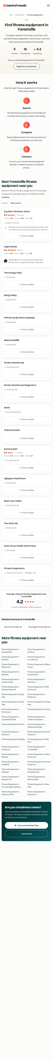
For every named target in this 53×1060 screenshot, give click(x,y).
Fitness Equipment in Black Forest (39, 665)
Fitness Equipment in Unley (39, 709)
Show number (28, 236)
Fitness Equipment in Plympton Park (10, 793)
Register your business (26, 66)
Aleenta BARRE (11, 340)
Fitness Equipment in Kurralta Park (36, 673)
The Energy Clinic (13, 272)
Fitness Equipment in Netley (13, 739)
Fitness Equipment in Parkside (10, 770)
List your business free (27, 825)
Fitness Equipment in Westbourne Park (36, 725)
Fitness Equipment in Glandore (36, 680)
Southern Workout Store (17, 211)
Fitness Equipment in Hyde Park (13, 703)
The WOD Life (11, 523)
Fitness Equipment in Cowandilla (36, 748)
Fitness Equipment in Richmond (10, 710)
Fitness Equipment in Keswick (10, 658)
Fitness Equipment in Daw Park (38, 785)
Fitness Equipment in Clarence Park (10, 680)
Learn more (26, 833)
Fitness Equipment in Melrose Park (36, 778)
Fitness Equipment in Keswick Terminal (10, 688)
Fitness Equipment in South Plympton (39, 763)
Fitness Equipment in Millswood (10, 665)
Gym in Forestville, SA (13, 627)
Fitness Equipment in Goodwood (36, 658)
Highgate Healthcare (15, 478)
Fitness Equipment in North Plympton (39, 733)
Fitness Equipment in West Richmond (39, 755)
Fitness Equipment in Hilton (13, 724)
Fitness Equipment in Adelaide (10, 763)
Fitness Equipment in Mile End (38, 740)
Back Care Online (13, 501)
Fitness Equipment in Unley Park (39, 703)
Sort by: (5, 203)
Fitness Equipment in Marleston (36, 695)
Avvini (7, 407)
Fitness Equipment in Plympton (10, 733)
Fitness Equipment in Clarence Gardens (36, 718)
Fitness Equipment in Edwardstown (36, 770)
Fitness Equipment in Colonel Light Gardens (11, 785)
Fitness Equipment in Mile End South (38, 688)
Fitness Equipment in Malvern (10, 755)
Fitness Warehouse (14, 362)
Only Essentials (12, 430)
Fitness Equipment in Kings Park (13, 695)
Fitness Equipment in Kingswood (10, 778)
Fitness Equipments (14, 568)
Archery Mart (11, 449)
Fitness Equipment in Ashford (36, 650)
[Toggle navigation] (48, 5)
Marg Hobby (10, 295)
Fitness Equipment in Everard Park (10, 650)
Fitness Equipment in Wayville (10, 673)
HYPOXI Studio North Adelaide (19, 317)
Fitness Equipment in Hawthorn (10, 748)
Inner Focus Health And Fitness (20, 546)
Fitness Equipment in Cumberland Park (10, 718)
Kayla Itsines (10, 246)
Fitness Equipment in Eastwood (36, 793)
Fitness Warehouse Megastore (20, 385)
